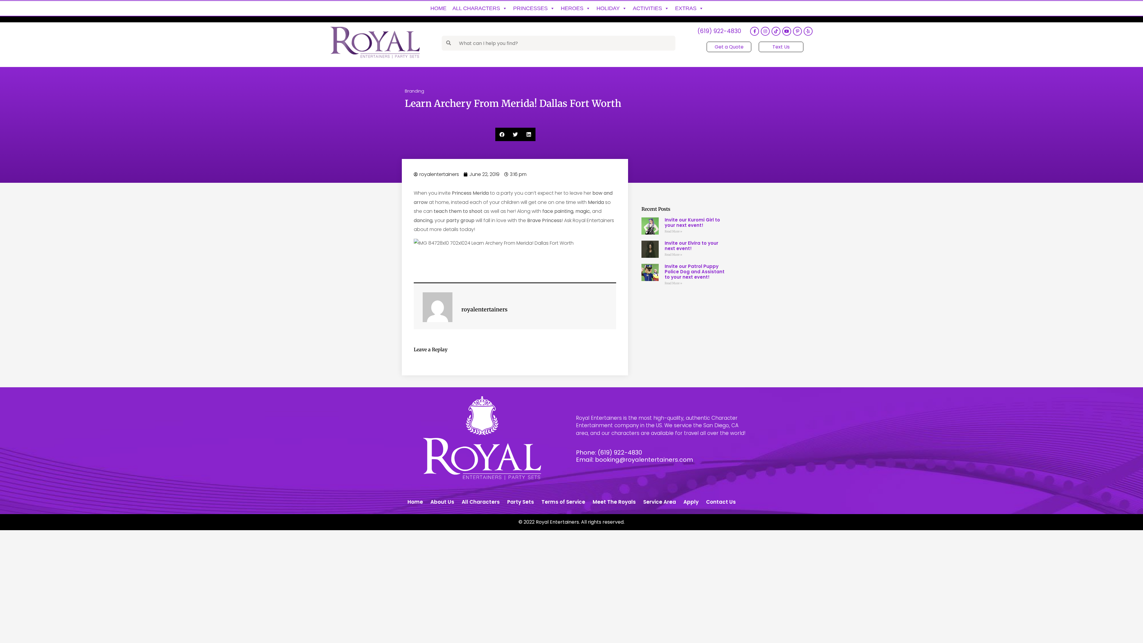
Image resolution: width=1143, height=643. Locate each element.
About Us (442, 501)
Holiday (608, 8)
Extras (686, 8)
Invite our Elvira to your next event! (691, 246)
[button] (502, 134)
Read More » (673, 231)
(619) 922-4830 (719, 31)
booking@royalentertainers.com (644, 459)
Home (438, 8)
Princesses (530, 8)
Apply (691, 501)
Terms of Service (563, 501)
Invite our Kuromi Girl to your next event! (692, 222)
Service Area (659, 501)
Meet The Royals (614, 501)
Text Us (781, 46)
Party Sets (520, 501)
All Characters (476, 8)
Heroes (572, 8)
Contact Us (721, 501)
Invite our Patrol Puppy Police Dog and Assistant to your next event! (694, 271)
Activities (647, 8)
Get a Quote (729, 46)
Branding (414, 91)
